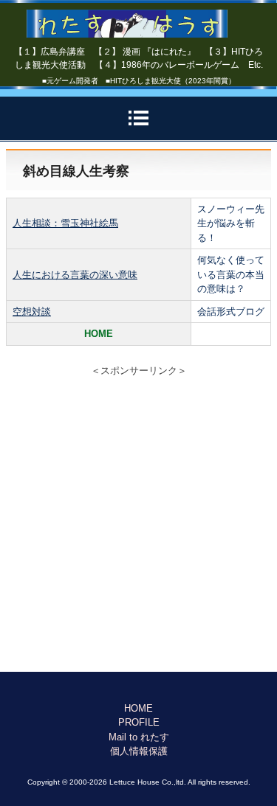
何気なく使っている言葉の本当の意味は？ (230, 274)
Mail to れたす (139, 737)
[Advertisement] (138, 526)
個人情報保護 (139, 751)
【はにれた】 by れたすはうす (138, 18)
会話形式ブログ (230, 311)
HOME (138, 708)
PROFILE (139, 722)
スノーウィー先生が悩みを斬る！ (230, 223)
